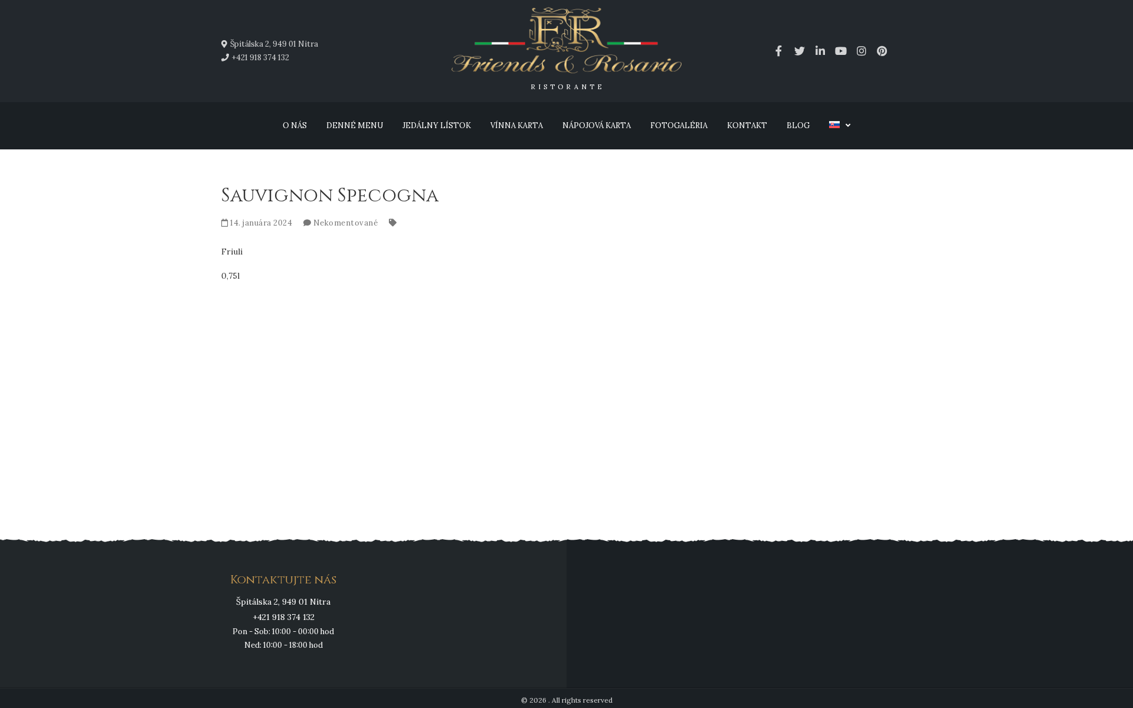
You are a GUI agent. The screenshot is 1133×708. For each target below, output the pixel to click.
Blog (798, 125)
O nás (295, 125)
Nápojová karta (596, 125)
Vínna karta (516, 125)
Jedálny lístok (436, 125)
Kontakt (747, 125)
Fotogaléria (679, 125)
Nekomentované (345, 223)
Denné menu (354, 125)
